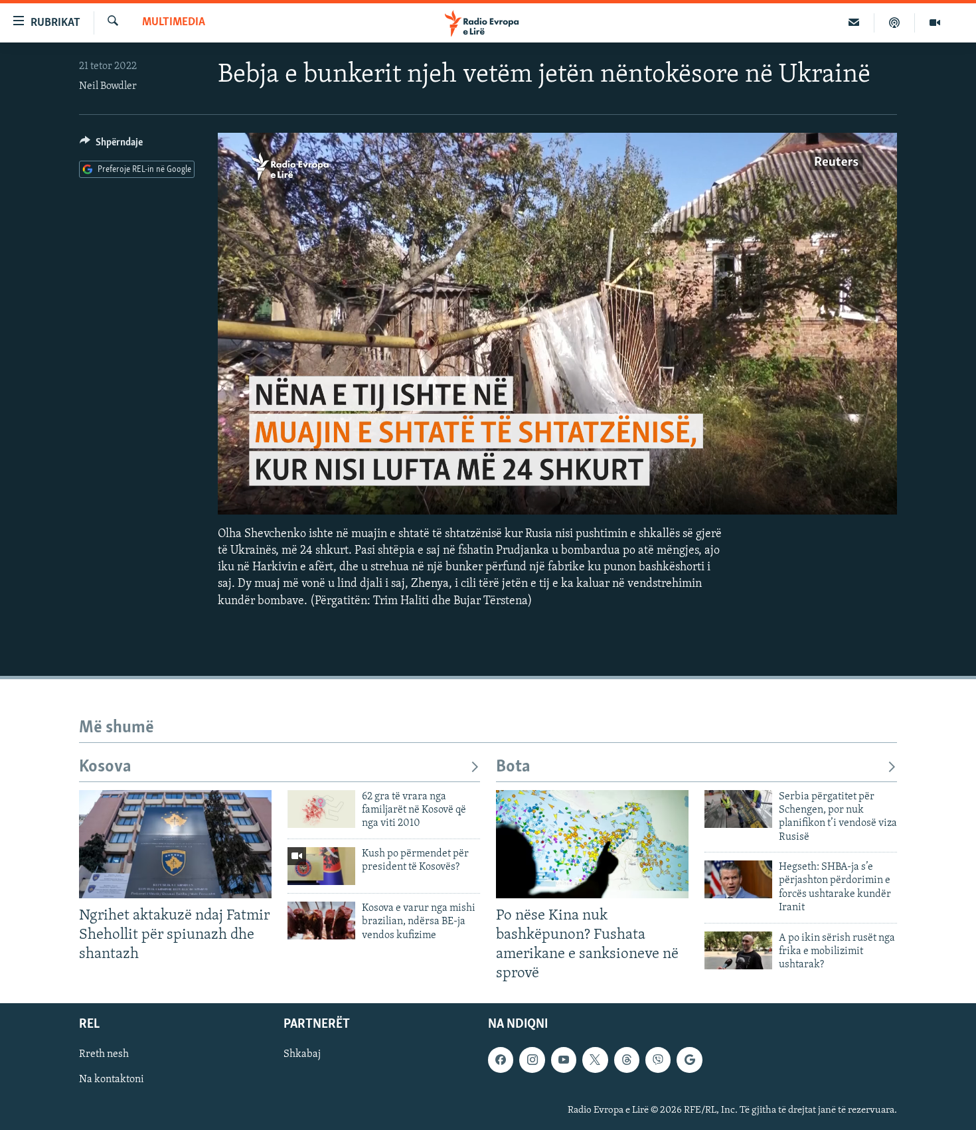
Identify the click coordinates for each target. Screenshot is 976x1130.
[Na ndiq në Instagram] (531, 1059)
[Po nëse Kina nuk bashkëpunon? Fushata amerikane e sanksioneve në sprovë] (592, 844)
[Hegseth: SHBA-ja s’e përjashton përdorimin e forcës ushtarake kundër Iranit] (738, 879)
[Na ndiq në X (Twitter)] (595, 1059)
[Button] (111, 145)
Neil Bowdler (108, 86)
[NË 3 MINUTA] (854, 22)
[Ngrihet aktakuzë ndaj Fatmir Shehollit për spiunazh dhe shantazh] (175, 844)
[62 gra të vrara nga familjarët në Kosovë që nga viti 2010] (321, 809)
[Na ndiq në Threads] (626, 1059)
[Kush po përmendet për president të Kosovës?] (321, 866)
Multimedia (173, 23)
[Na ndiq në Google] (689, 1059)
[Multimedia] (935, 22)
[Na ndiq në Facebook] (500, 1059)
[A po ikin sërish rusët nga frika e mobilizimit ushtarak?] (738, 950)
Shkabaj (302, 1054)
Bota (513, 767)
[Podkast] (894, 22)
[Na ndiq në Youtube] (563, 1059)
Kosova (105, 767)
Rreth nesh (104, 1054)
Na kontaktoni (111, 1080)
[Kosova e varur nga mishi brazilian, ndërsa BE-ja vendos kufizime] (321, 920)
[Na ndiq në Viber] (658, 1059)
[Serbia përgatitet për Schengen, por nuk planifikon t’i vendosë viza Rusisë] (738, 809)
